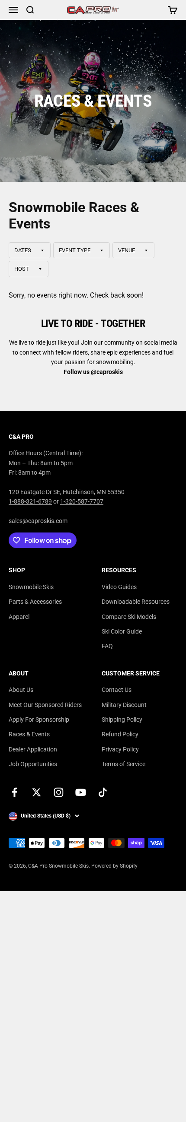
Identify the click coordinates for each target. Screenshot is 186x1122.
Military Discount (124, 704)
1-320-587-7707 (81, 501)
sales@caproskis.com (38, 520)
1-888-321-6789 (30, 501)
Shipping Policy (122, 719)
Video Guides (119, 586)
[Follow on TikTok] (103, 792)
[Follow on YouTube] (81, 792)
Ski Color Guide (122, 631)
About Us (21, 689)
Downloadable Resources (136, 601)
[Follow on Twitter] (36, 792)
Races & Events (29, 734)
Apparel (19, 616)
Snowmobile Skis (31, 586)
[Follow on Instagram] (58, 792)
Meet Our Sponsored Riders (45, 704)
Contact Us (116, 689)
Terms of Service (123, 764)
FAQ (107, 646)
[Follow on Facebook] (14, 792)
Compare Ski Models (129, 616)
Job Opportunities (33, 764)
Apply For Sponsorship (39, 719)
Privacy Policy (120, 749)
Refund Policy (120, 734)
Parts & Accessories (35, 601)
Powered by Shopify (114, 866)
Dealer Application (33, 749)
